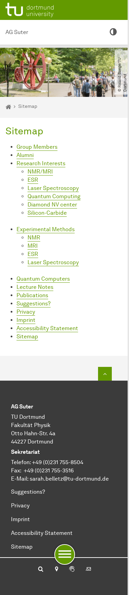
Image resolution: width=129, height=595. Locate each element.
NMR (34, 237)
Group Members (37, 147)
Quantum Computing (54, 196)
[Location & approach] (56, 569)
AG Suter (17, 32)
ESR (33, 180)
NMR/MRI (40, 171)
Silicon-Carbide (47, 213)
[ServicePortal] (72, 569)
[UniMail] (88, 569)
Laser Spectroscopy (53, 188)
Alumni (25, 155)
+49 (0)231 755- (51, 462)
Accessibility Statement (47, 328)
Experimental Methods (46, 229)
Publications (32, 295)
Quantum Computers (43, 279)
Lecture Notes (35, 287)
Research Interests (41, 163)
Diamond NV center (52, 204)
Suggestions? (34, 303)
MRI (33, 246)
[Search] (41, 569)
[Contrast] (113, 32)
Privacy (26, 311)
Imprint (26, 320)
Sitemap (27, 336)
